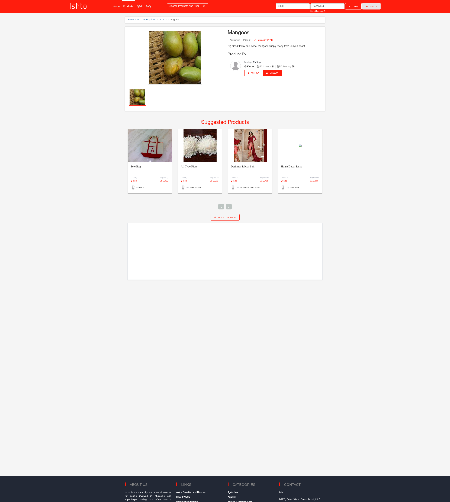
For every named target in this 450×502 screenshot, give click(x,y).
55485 (165, 181)
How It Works (183, 497)
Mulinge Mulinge (252, 62)
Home (116, 6)
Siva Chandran (195, 187)
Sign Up (373, 6)
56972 (215, 181)
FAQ (148, 6)
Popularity (264, 40)
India (134, 181)
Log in (355, 6)
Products (128, 6)
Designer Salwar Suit (242, 166)
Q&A (139, 6)
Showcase (133, 20)
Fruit (161, 20)
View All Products (227, 217)
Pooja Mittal (294, 187)
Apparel (232, 497)
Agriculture (149, 20)
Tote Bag (136, 166)
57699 (315, 181)
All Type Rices (189, 166)
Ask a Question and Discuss (190, 492)
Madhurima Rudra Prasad (249, 187)
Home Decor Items (291, 166)
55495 (265, 181)
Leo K (141, 187)
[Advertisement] (225, 251)
